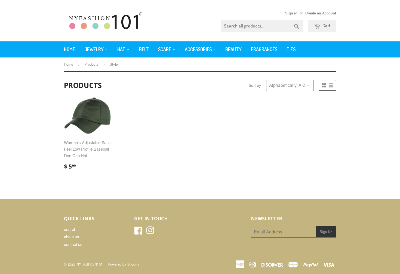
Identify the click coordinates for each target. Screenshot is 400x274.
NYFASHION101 (89, 264)
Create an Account (320, 13)
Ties (291, 49)
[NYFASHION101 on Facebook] (138, 232)
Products (91, 64)
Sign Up (326, 231)
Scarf (165, 49)
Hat (122, 49)
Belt (144, 49)
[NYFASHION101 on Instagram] (150, 232)
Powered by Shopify (123, 264)
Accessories (199, 49)
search (70, 229)
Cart (326, 25)
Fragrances (264, 49)
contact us (73, 244)
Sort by (255, 85)
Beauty (233, 49)
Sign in (291, 13)
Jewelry (94, 49)
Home (69, 49)
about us (71, 236)
